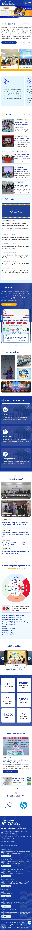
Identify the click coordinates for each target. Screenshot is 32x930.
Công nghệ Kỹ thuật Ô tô (10, 624)
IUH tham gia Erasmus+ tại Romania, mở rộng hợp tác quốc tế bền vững (15, 552)
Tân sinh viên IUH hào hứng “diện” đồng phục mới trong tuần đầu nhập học (21, 124)
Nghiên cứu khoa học (16, 646)
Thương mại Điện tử (9, 633)
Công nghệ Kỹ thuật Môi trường (12, 617)
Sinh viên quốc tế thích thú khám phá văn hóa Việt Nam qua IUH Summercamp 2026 (16, 544)
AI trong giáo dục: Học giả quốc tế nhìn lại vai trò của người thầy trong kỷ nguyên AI (16, 669)
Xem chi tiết (8, 42)
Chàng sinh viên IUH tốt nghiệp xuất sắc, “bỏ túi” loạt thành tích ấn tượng (18, 779)
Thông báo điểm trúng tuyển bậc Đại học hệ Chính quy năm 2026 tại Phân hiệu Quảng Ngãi (15, 239)
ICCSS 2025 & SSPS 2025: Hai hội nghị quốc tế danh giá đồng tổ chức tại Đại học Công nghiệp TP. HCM (15, 338)
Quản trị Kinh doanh (9, 628)
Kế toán (5, 626)
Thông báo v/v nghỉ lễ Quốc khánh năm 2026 (16, 264)
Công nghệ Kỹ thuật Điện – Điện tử (13, 619)
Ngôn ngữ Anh (7, 630)
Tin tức (8, 114)
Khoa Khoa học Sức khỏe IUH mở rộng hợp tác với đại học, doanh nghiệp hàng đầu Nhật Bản (15, 534)
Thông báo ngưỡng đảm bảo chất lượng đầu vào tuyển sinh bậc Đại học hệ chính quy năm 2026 (16, 272)
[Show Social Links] (3, 927)
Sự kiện (8, 287)
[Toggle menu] (29, 3)
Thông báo (9, 199)
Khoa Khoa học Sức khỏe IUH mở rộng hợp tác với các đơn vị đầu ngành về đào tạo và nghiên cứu (15, 524)
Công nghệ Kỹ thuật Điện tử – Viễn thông (15, 622)
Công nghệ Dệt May (9, 635)
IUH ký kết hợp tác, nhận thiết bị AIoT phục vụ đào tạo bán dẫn (22, 156)
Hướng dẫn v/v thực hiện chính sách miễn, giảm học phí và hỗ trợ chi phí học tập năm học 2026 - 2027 (15, 257)
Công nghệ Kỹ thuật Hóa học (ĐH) (13, 615)
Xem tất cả (8, 304)
